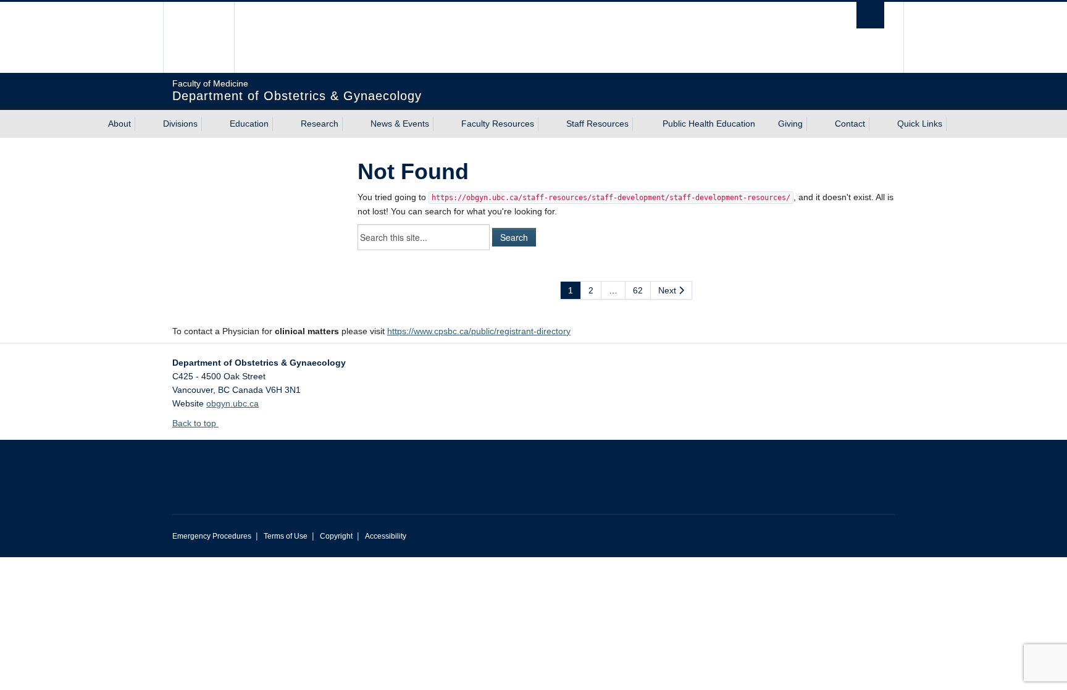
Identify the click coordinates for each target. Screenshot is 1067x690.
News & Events (399, 123)
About (119, 123)
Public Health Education (709, 123)
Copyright (336, 536)
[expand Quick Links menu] (953, 124)
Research (319, 123)
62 (638, 290)
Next (668, 290)
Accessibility (385, 536)
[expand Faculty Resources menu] (545, 124)
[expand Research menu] (349, 124)
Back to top (195, 423)
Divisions (180, 123)
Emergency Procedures (211, 536)
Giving (790, 123)
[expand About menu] (142, 124)
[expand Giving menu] (813, 124)
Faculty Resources (497, 123)
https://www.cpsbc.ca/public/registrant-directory (479, 331)
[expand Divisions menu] (208, 124)
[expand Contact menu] (876, 124)
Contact (850, 123)
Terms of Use (286, 536)
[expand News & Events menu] (440, 124)
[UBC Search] (870, 15)
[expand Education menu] (279, 124)
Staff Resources (597, 123)
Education (249, 123)
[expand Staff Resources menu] (639, 124)
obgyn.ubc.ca (232, 403)
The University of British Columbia (198, 37)
